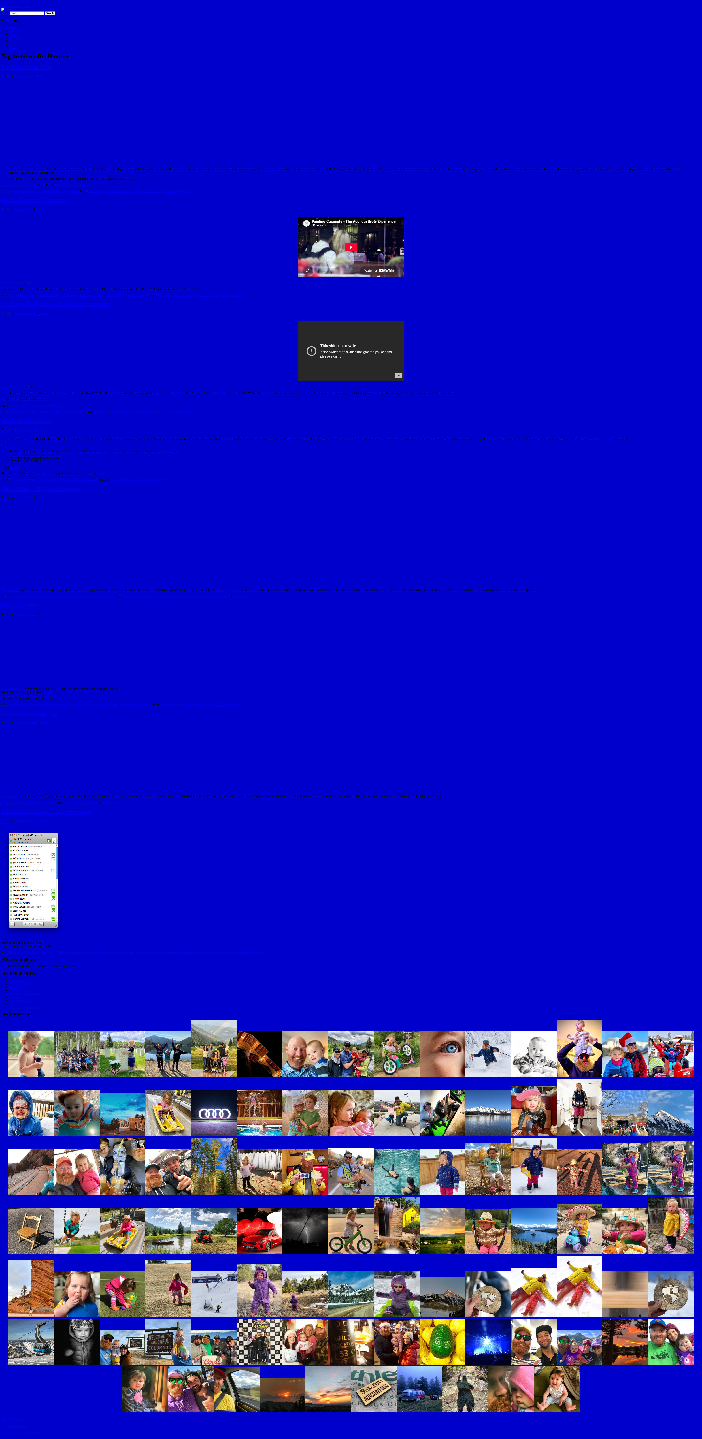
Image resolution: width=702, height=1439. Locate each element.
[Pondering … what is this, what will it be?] (305, 1316)
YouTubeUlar (10, 282)
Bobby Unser (151, 596)
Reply (187, 191)
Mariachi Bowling (19, 990)
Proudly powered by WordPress (19, 1432)
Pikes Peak (204, 596)
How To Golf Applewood (24, 993)
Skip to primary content (15, 3)
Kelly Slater (135, 411)
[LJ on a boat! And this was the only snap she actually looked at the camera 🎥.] (671, 1364)
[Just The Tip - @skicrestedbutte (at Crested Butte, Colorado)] (442, 1316)
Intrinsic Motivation (26, 420)
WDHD (13, 40)
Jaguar (140, 191)
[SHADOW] (465, 1412)
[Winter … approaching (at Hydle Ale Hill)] (419, 1412)
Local (93, 596)
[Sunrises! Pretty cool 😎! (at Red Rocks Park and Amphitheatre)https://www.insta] (31, 1195)
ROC (96, 802)
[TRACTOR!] (214, 1254)
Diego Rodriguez (170, 704)
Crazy (23, 191)
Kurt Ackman (161, 952)
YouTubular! (9, 386)
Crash (131, 191)
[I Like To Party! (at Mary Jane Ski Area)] (397, 1316)
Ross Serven (240, 952)
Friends (33, 411)
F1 (182, 704)
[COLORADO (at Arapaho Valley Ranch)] (168, 1254)
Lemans (166, 191)
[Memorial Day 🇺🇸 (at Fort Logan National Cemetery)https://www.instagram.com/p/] (122, 1076)
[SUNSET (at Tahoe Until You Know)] (625, 1364)
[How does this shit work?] (351, 1254)
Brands (42, 295)
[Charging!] (168, 1316)
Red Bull (217, 704)
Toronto (226, 295)
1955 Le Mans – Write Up (72, 185)
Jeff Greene (128, 952)
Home (12, 27)
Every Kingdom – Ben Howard (30, 405)
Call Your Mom (92, 952)
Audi (160, 295)
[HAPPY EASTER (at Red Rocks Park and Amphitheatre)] (31, 1316)
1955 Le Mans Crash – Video (19, 185)
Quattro (215, 295)
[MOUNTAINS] (351, 1316)
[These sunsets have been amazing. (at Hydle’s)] (282, 1412)
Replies (238, 295)
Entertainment (88, 295)
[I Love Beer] (351, 1364)
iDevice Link (10, 590)
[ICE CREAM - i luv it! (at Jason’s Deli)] (77, 1316)
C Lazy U (14, 987)
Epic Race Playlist (19, 980)
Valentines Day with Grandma (26, 1007)
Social (45, 952)
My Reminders (17, 37)
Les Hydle (15, 30)
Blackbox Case (12, 1419)
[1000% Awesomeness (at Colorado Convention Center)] (488, 1316)
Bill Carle (136, 596)
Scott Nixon (165, 411)
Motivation (142, 479)
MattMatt (226, 952)
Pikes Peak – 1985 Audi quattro (40, 488)
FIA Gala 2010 (19, 605)
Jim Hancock (152, 191)
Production (126, 704)
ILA (11, 44)
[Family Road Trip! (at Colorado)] (122, 1364)
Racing (176, 191)
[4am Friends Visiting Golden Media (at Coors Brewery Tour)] (214, 1364)
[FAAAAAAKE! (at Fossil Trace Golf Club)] (442, 1254)
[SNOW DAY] (534, 1316)
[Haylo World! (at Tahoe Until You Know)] (145, 1412)
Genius (68, 704)
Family (17, 952)
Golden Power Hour (20, 1000)
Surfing (177, 411)
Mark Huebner (178, 952)
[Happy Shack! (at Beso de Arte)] (397, 1254)
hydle (39, 76)
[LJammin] (557, 1412)
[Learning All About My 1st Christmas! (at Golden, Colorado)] (397, 1364)
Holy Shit (33, 191)
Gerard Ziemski (111, 952)
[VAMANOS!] (579, 1254)
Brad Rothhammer (116, 191)
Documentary (71, 295)
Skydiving (15, 997)
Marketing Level (108, 704)
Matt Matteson (211, 952)
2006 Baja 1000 (18, 1003)
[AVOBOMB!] (442, 1364)
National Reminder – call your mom (46, 811)
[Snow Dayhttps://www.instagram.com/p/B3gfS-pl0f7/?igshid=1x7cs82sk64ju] (31, 1135)
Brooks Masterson (70, 952)
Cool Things (54, 295)
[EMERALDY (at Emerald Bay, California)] (534, 1254)
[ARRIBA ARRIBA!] (671, 1254)
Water (80, 411)
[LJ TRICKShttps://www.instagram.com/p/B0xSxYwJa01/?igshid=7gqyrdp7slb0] (259, 1135)
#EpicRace (15, 34)
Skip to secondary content (16, 6)
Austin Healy (96, 191)
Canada (188, 295)
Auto (15, 191)
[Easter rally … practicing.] (122, 1316)
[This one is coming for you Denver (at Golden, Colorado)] (305, 1254)
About (12, 47)
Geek (101, 295)
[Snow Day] (579, 1316)
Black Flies (57, 405)
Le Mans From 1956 (26, 67)
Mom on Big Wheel (20, 983)
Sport (66, 191)
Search (5, 13)
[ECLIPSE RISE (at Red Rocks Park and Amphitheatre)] (328, 1412)
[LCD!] (488, 1364)
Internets (133, 295)
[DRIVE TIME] (237, 1412)
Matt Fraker (195, 952)
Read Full (14, 467)
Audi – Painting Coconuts (33, 200)
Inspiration (52, 479)
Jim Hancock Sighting (29, 713)
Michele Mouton (187, 596)
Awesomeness (28, 295)
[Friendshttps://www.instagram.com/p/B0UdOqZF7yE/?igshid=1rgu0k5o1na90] (305, 1135)
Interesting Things (51, 191)
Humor (36, 952)
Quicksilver (149, 411)
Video (74, 191)
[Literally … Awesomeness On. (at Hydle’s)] (374, 1412)
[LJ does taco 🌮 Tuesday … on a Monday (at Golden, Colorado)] (625, 1254)
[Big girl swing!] (488, 1254)
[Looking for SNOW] (259, 1316)
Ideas (42, 479)
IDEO (101, 473)
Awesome (177, 295)
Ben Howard (102, 411)
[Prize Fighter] (511, 1412)
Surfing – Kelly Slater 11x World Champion (56, 304)
